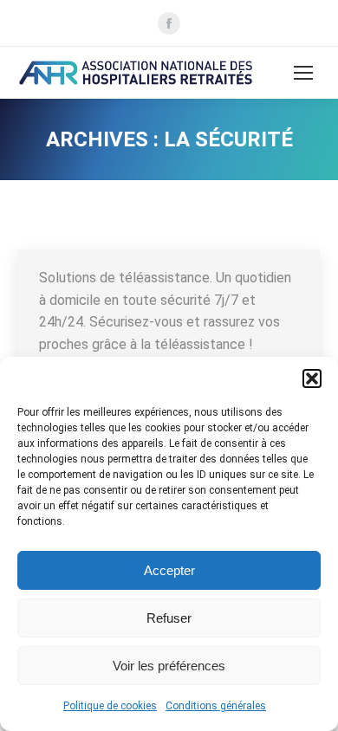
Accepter (169, 570)
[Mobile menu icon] (303, 72)
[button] (312, 378)
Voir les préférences (169, 665)
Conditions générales (216, 706)
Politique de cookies (110, 706)
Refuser (169, 618)
